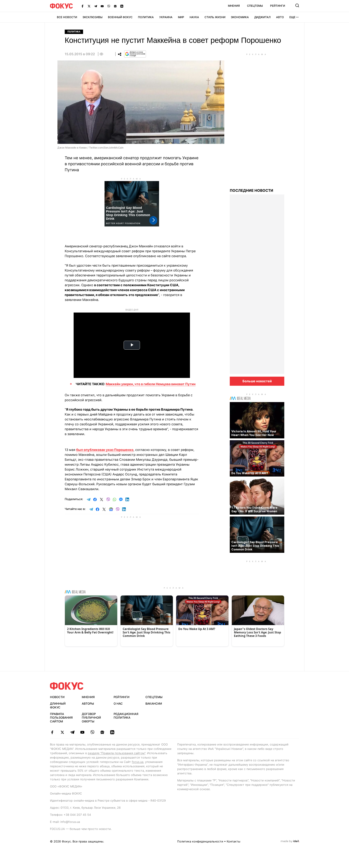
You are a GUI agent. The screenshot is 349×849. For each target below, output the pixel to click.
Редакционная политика (126, 716)
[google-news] (102, 732)
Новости (57, 697)
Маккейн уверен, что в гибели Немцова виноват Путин (151, 384)
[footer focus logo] (66, 686)
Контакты (233, 841)
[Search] (297, 5)
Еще (292, 17)
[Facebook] (82, 6)
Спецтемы (255, 5)
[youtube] (82, 732)
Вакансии (153, 703)
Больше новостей (257, 381)
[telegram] (72, 732)
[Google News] (115, 6)
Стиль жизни (214, 17)
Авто (280, 17)
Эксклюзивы (93, 17)
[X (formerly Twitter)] (89, 6)
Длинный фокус (58, 705)
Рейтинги (277, 5)
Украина (166, 17)
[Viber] (108, 6)
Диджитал (262, 17)
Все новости (67, 17)
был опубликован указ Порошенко (104, 450)
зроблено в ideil (290, 841)
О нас (118, 703)
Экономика (240, 17)
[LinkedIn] (122, 6)
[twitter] (62, 732)
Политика (146, 17)
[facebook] (52, 732)
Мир (181, 17)
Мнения (234, 5)
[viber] (92, 732)
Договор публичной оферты (91, 717)
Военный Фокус (120, 17)
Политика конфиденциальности (200, 841)
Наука (194, 17)
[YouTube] (102, 6)
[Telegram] (95, 6)
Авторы (88, 703)
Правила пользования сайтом (61, 717)
